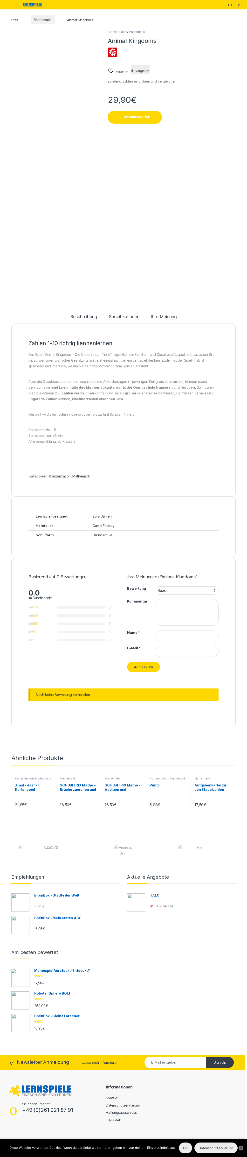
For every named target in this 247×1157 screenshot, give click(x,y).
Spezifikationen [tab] (124, 317)
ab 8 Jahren (102, 516)
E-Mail (133, 648)
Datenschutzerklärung (123, 1105)
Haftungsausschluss (121, 1112)
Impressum (114, 1119)
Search (230, 4)
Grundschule (102, 535)
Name (133, 633)
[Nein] (241, 1148)
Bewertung (136, 588)
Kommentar (137, 601)
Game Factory (103, 526)
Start (14, 20)
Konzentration (117, 32)
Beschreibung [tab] (83, 317)
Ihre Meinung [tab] (164, 317)
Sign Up (220, 1062)
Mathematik (43, 20)
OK (185, 1148)
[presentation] (234, 851)
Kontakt (111, 1098)
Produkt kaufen (137, 117)
